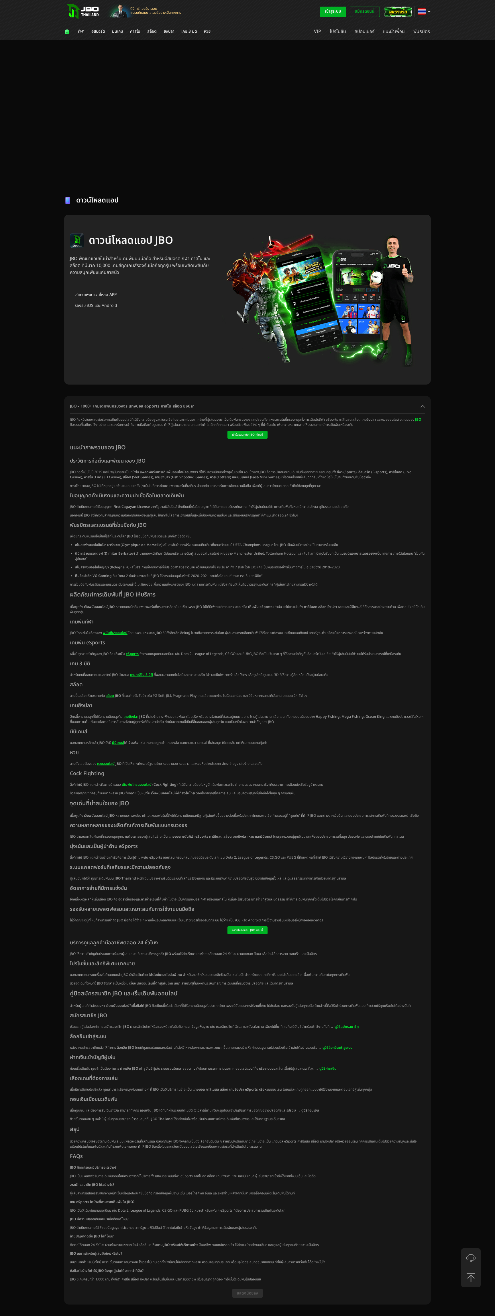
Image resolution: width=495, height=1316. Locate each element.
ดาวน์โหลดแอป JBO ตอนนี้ (247, 930)
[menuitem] (67, 31)
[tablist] (247, 179)
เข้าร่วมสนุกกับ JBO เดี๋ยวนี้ (247, 434)
